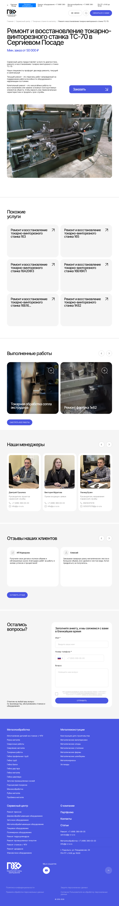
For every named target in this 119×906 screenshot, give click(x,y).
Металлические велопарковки (74, 740)
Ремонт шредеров (15, 849)
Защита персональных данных (74, 887)
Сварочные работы (15, 744)
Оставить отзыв (17, 595)
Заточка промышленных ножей (21, 781)
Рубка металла (13, 793)
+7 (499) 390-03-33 (20, 503)
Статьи (64, 825)
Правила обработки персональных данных (25, 892)
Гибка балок (12, 764)
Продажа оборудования (27, 5)
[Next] (109, 353)
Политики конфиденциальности (87, 693)
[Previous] (101, 353)
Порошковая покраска (17, 785)
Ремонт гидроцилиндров (18, 836)
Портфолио (66, 812)
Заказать (79, 89)
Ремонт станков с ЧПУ (17, 844)
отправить (82, 701)
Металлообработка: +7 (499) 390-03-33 (80, 5)
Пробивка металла (15, 797)
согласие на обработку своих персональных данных (81, 691)
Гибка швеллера (14, 777)
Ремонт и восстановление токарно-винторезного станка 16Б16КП (82, 267)
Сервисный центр (17, 805)
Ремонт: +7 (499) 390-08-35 (72, 831)
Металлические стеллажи (72, 748)
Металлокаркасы (68, 760)
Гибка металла (13, 772)
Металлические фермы (70, 752)
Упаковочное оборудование (19, 853)
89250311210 (88, 503)
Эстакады (64, 764)
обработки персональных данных (92, 694)
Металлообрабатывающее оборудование (25, 824)
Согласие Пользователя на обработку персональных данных (84, 893)
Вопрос (58, 665)
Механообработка (15, 789)
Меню (76, 13)
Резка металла (13, 740)
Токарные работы (15, 752)
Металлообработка (18, 729)
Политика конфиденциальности (20, 887)
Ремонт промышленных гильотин (21, 840)
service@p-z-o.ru (67, 835)
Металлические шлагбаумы (72, 756)
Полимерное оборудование (19, 832)
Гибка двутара (13, 768)
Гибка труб (12, 760)
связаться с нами (101, 13)
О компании (67, 805)
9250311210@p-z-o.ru (92, 506)
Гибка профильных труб (17, 756)
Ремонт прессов (14, 812)
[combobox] (59, 658)
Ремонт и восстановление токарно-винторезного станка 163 (29, 233)
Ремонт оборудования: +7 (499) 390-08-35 (52, 5)
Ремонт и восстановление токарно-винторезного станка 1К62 (82, 302)
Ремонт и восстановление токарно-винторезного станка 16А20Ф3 (29, 267)
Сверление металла (16, 748)
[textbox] (58, 658)
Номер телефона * (63, 652)
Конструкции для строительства (75, 736)
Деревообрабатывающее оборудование (24, 816)
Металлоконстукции (72, 729)
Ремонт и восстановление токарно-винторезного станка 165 (82, 233)
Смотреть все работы (20, 422)
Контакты (66, 818)
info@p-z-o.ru (18, 506)
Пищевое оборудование (17, 828)
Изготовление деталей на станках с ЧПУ (25, 736)
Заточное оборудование (17, 820)
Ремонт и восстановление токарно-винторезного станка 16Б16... (29, 302)
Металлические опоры (70, 744)
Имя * (57, 638)
